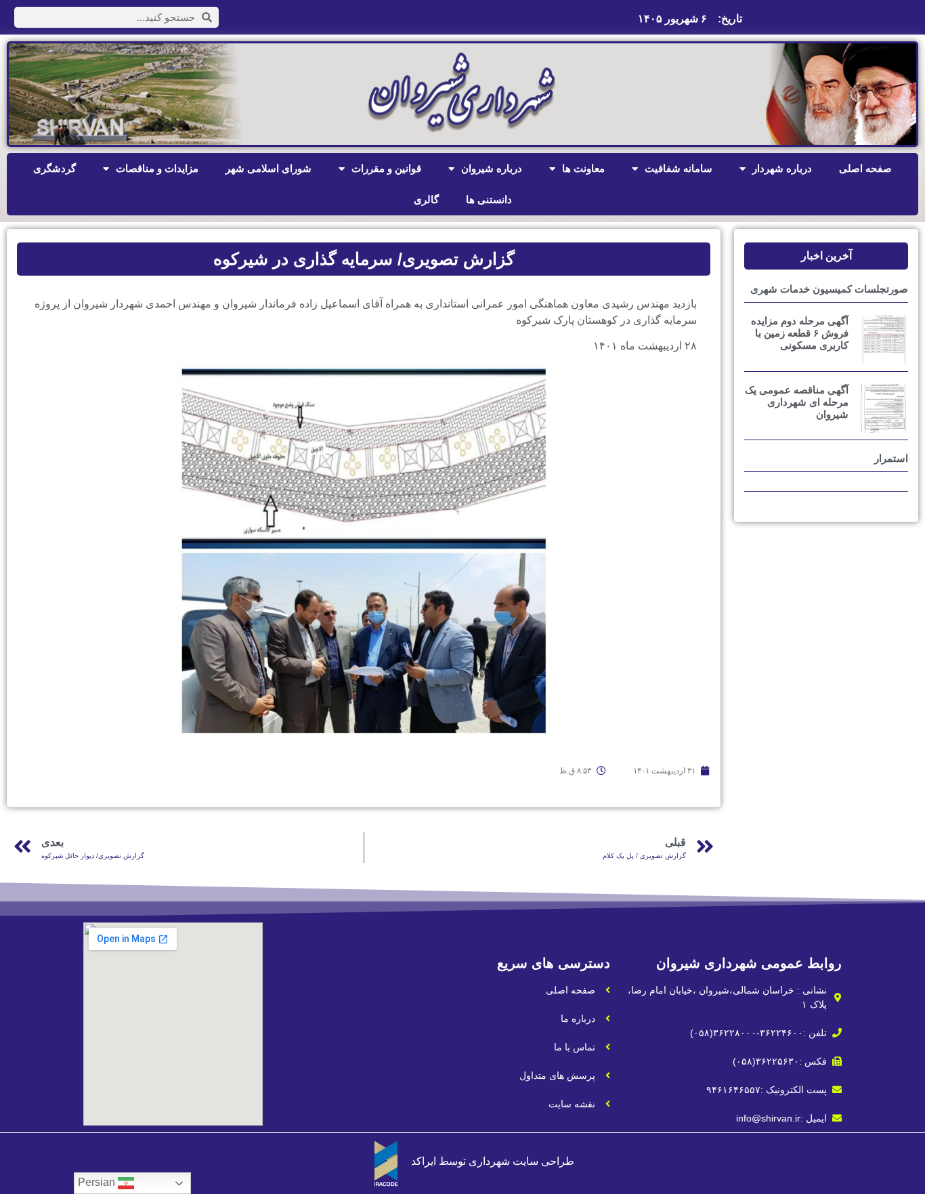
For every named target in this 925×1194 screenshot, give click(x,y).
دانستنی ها (489, 199)
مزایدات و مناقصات (157, 168)
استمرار (891, 458)
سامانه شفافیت (678, 168)
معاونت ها (583, 168)
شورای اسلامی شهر (268, 168)
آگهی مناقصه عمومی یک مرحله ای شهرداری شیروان (796, 402)
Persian (98, 1182)
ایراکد (423, 1161)
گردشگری (54, 168)
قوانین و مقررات (386, 168)
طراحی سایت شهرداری (521, 1161)
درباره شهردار (782, 168)
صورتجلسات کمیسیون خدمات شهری (829, 289)
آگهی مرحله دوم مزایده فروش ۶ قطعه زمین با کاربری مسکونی (799, 333)
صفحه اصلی (865, 168)
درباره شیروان (491, 168)
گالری (426, 199)
